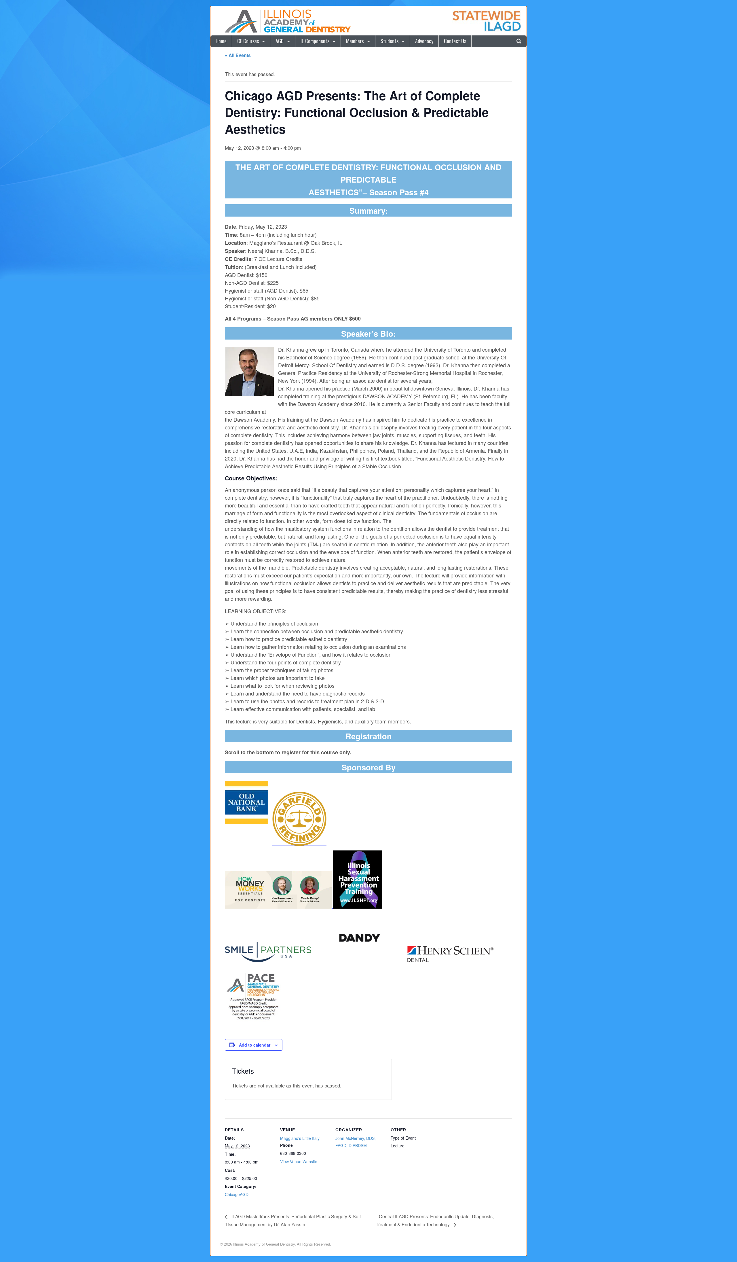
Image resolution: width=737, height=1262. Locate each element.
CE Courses (248, 41)
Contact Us (455, 41)
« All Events (238, 55)
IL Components (315, 41)
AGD (280, 41)
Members (355, 41)
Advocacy (424, 41)
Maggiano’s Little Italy (300, 1138)
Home (221, 41)
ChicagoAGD (236, 1194)
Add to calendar (254, 1045)
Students (389, 41)
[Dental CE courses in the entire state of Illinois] (287, 31)
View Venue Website (298, 1161)
